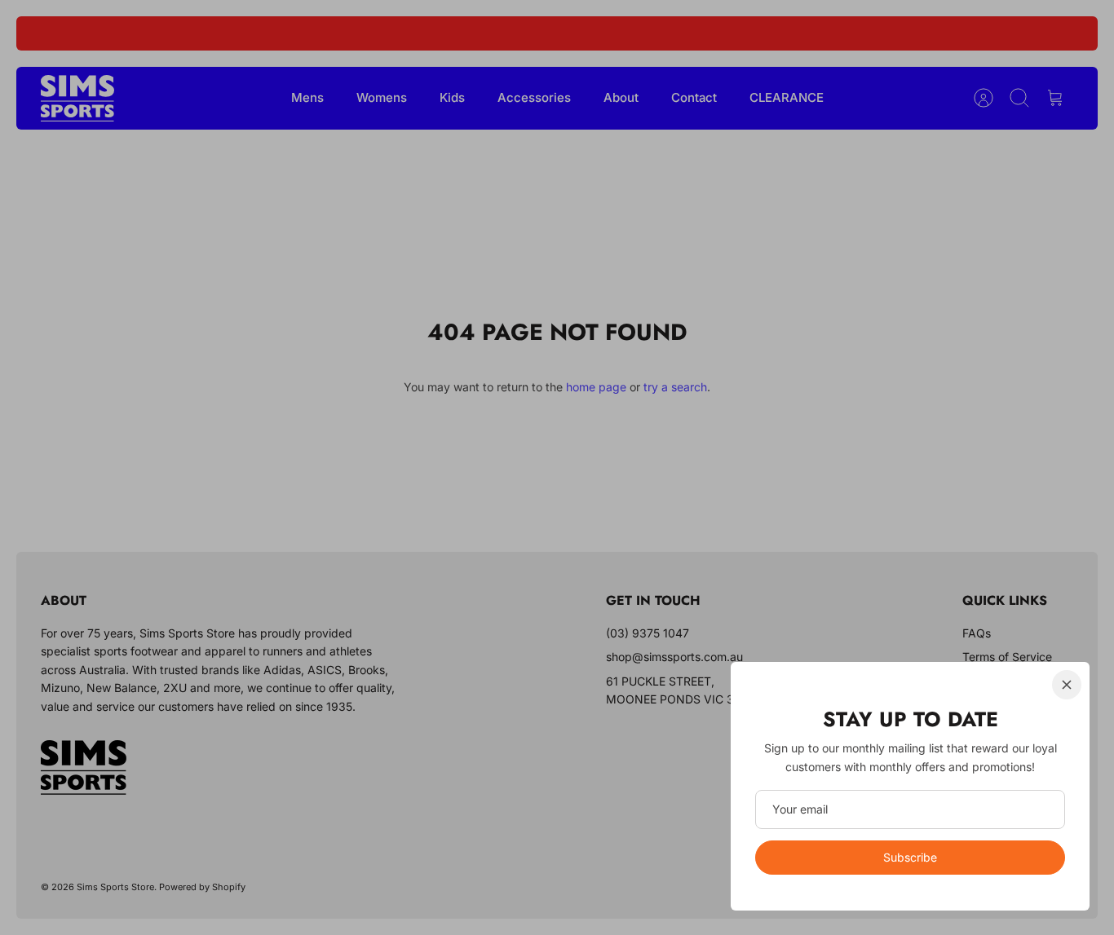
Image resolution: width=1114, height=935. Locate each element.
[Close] (1066, 684)
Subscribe (910, 857)
